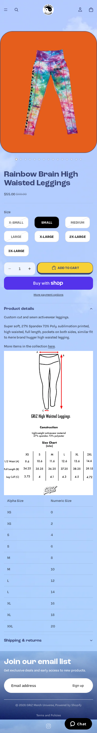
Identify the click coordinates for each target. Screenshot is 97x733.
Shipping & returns (23, 640)
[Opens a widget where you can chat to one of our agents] (78, 724)
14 (76, 159)
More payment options (48, 294)
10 (57, 159)
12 (67, 159)
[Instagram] (48, 726)
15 (81, 159)
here (51, 346)
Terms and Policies (48, 715)
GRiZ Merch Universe (40, 705)
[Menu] (5, 9)
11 (62, 159)
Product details (19, 308)
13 (71, 159)
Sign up (78, 686)
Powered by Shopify (68, 705)
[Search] (16, 9)
